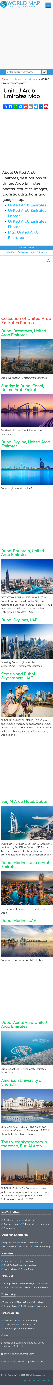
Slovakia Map (10, 1321)
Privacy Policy (22, 1361)
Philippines (9, 1228)
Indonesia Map (26, 1329)
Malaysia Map (26, 1247)
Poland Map (26, 1269)
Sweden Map (36, 1243)
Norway (23, 1243)
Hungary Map (10, 1306)
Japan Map (31, 1265)
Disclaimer (37, 1361)
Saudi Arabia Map (13, 1265)
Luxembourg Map (27, 1325)
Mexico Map (31, 1220)
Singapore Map (11, 1224)
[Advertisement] (26, 39)
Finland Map (9, 1247)
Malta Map (38, 1302)
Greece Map (9, 1288)
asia (35, 79)
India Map (45, 1224)
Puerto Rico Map (29, 1321)
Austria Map (7, 1253)
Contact (5, 1335)
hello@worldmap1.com (22, 1354)
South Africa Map (12, 1220)
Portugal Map (10, 1284)
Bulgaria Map (29, 1224)
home (18, 79)
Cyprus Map (42, 1306)
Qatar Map (42, 1284)
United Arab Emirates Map (15, 1235)
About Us (7, 1361)
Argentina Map (40, 1288)
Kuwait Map (9, 1325)
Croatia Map (9, 1329)
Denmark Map (43, 1247)
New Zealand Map (10, 1212)
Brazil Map (24, 1288)
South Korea (26, 1306)
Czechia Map (10, 1269)
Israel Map (9, 1261)
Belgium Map (9, 1243)
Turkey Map (7, 1276)
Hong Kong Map (26, 1261)
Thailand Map (8, 1294)
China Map (8, 1302)
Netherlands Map (10, 1313)
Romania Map (27, 1284)
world (27, 79)
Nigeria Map (23, 1302)
